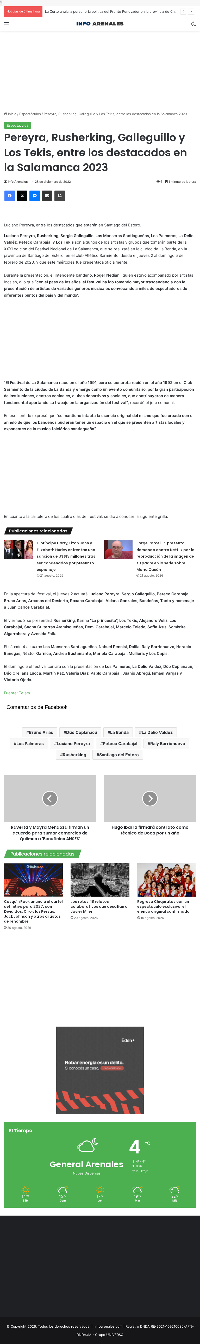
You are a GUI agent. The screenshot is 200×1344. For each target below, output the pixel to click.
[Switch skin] (193, 26)
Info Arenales (18, 182)
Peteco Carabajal (120, 743)
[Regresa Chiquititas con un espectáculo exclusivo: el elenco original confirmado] (166, 879)
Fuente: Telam (17, 692)
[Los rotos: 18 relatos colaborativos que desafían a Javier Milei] (100, 879)
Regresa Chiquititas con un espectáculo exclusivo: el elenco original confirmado (163, 906)
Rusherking (74, 754)
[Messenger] (34, 196)
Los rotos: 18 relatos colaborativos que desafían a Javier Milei (99, 906)
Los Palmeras (30, 743)
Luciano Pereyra (73, 743)
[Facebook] (9, 196)
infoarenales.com (108, 1326)
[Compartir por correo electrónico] (47, 196)
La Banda (119, 732)
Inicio (11, 114)
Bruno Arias (41, 732)
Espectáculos (30, 114)
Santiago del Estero (119, 754)
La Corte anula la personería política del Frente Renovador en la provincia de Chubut (113, 11)
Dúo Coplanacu (81, 732)
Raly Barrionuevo (167, 743)
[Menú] (6, 26)
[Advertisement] (100, 67)
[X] (22, 196)
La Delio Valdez (157, 732)
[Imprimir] (59, 196)
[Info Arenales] (100, 24)
